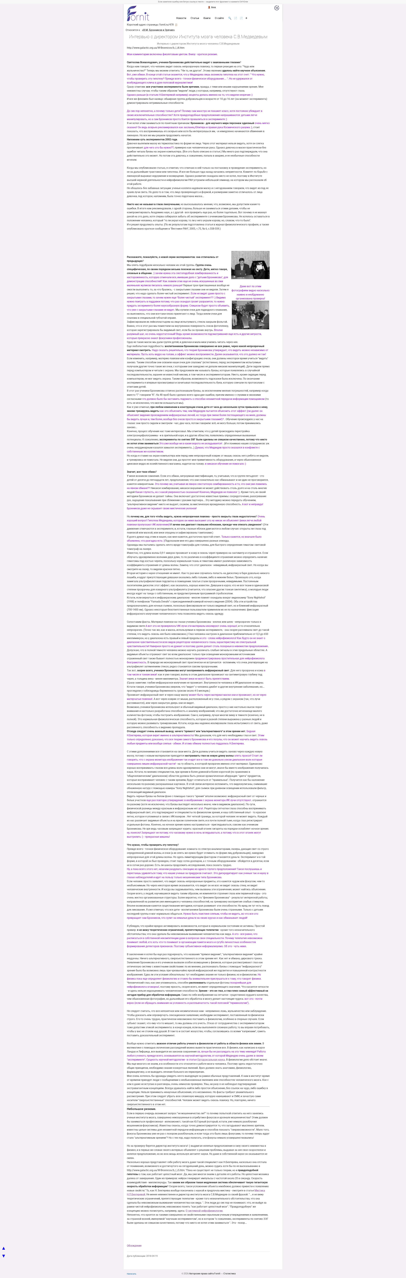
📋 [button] (176, 24)
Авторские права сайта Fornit (204, 1273)
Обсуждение (134, 1245)
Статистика (229, 1273)
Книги (206, 18)
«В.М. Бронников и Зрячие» (158, 30)
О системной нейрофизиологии (204, 1210)
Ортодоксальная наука (211, 1059)
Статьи (195, 18)
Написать (131, 1274)
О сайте (219, 18)
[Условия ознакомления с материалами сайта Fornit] (276, 9)
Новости (181, 18)
